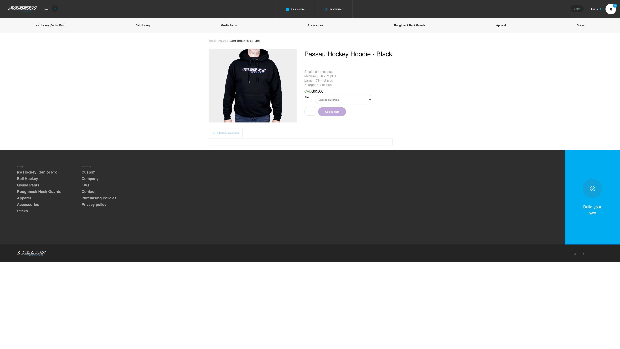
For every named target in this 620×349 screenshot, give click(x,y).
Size (307, 97)
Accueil (212, 40)
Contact (89, 191)
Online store (298, 8)
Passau (22, 8)
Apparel (501, 25)
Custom (88, 172)
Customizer (336, 8)
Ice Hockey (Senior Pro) (50, 25)
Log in (594, 8)
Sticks (580, 25)
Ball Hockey (142, 25)
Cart (610, 9)
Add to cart (332, 112)
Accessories (315, 25)
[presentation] (226, 133)
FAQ (85, 185)
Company (90, 178)
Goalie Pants (229, 25)
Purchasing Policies (99, 198)
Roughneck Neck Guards (409, 25)
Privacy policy (94, 204)
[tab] (226, 133)
